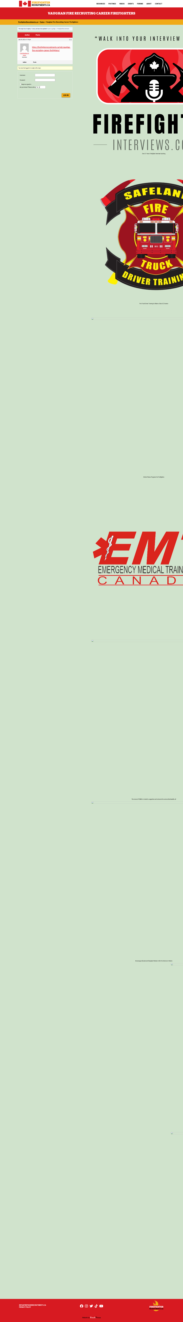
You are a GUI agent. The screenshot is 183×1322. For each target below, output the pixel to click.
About (149, 4)
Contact (158, 4)
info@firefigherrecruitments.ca (32, 1305)
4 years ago (50, 29)
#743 (70, 39)
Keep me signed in (26, 84)
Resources (100, 4)
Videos (122, 4)
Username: (22, 75)
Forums (140, 4)
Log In (66, 95)
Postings (112, 4)
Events (131, 4)
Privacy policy (25, 1307)
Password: (22, 80)
